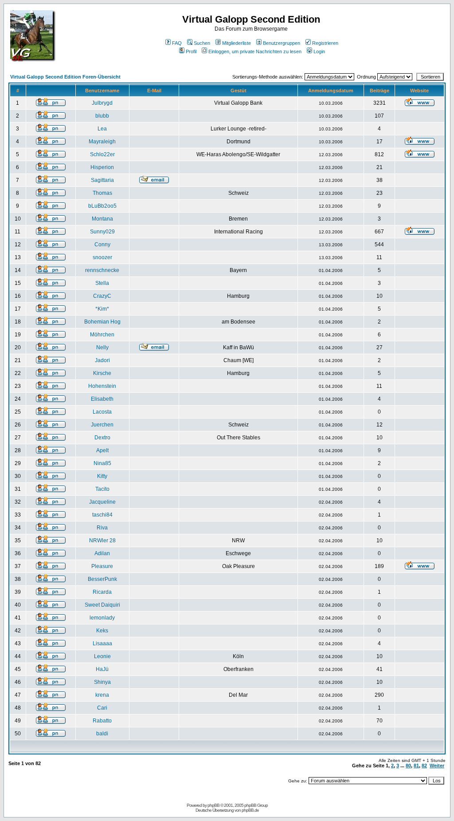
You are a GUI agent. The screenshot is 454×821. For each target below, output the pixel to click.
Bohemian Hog (102, 322)
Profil (191, 51)
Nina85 (102, 463)
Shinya (102, 682)
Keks (102, 631)
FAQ (177, 43)
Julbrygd (102, 103)
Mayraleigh (102, 141)
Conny (102, 244)
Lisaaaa (102, 643)
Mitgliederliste (236, 43)
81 (416, 765)
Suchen (202, 43)
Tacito (102, 489)
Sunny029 (102, 232)
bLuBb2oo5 (102, 206)
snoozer (102, 257)
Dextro (102, 437)
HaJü (102, 669)
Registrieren (325, 43)
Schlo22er (102, 154)
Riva (102, 528)
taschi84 (102, 515)
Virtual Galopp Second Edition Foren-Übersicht (65, 76)
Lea (102, 129)
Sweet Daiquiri (102, 605)
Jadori (102, 360)
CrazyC (102, 296)
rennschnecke (102, 270)
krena (102, 695)
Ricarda (102, 592)
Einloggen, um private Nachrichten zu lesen (254, 51)
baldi (102, 733)
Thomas (102, 193)
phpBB (213, 805)
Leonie (102, 656)
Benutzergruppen (281, 43)
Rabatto (102, 721)
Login (319, 51)
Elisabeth (102, 399)
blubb (102, 116)
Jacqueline (102, 502)
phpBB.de (250, 810)
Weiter (437, 765)
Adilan (102, 553)
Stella (102, 283)
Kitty (102, 476)
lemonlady (102, 618)
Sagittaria (102, 180)
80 (408, 765)
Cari (102, 708)
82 (424, 765)
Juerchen (102, 425)
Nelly (102, 347)
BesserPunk (102, 579)
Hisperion (102, 167)
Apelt (102, 450)
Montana (102, 219)
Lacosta (102, 412)
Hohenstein (102, 386)
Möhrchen (102, 335)
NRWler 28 (102, 540)
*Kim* (102, 309)
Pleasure (102, 566)
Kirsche (102, 373)
